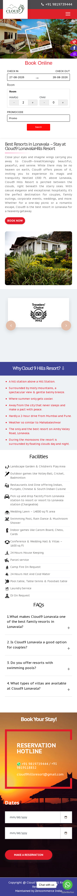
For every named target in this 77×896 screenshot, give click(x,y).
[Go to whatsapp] (67, 885)
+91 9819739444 (58, 4)
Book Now (15, 220)
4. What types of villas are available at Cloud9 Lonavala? (36, 686)
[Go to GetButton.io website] (67, 892)
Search (38, 127)
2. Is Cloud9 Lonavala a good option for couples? (37, 644)
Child (42, 97)
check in (12, 71)
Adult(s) (13, 97)
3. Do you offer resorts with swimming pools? (30, 665)
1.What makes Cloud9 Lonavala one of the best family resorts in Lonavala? (36, 621)
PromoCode (15, 112)
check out (62, 71)
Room (11, 84)
